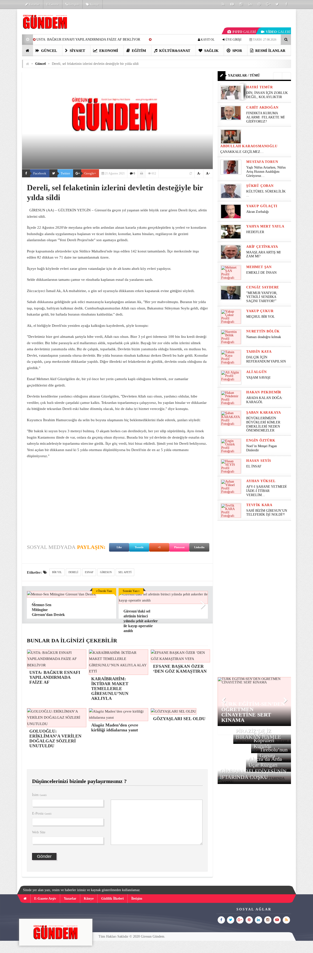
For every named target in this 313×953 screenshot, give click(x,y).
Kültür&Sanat (174, 51)
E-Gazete (52, 4)
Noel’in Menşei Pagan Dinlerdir (261, 448)
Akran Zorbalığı (257, 212)
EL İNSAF (253, 466)
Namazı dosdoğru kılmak (263, 337)
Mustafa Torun (262, 162)
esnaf (89, 572)
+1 (159, 547)
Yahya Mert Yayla (265, 226)
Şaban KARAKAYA (263, 412)
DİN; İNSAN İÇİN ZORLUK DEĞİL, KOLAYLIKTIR (267, 95)
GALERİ (244, 32)
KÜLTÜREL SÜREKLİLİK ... (266, 193)
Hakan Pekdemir (263, 392)
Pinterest (179, 547)
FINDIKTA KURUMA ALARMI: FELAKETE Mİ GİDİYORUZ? (265, 117)
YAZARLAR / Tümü (244, 75)
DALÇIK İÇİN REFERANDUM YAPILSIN (266, 359)
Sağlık (211, 51)
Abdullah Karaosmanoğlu (249, 146)
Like (119, 547)
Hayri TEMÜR (259, 87)
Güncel (48, 51)
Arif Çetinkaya (262, 247)
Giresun (106, 572)
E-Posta (42, 813)
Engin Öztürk (260, 440)
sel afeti (125, 572)
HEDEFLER (255, 232)
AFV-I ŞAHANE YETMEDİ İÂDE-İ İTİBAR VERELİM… (266, 491)
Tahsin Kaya (259, 351)
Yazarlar (33, 4)
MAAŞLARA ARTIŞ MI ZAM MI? (263, 254)
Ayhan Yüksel (261, 481)
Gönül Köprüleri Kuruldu (264, 740)
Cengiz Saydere (262, 287)
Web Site (38, 832)
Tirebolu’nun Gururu (274, 753)
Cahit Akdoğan (262, 107)
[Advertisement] (117, 498)
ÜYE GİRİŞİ (233, 39)
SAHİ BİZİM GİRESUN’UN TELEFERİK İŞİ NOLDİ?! (266, 513)
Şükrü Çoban (260, 186)
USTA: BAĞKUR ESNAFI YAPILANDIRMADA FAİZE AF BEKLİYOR (88, 39)
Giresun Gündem (152, 936)
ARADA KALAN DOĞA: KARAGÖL (264, 400)
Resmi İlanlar (269, 51)
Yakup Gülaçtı (261, 206)
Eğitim (138, 51)
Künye (94, 4)
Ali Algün (256, 372)
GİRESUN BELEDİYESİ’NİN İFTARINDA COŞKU (253, 774)
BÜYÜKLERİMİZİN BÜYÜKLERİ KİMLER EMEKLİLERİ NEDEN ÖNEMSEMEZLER (263, 424)
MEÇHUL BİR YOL (261, 316)
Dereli (73, 572)
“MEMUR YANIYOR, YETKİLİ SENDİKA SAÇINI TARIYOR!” (261, 297)
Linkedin (199, 547)
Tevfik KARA (259, 505)
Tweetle (139, 547)
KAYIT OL (207, 39)
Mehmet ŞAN (259, 267)
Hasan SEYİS (258, 461)
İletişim (73, 4)
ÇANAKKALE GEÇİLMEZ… (242, 152)
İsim (39, 795)
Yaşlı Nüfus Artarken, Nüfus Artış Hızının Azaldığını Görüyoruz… (266, 172)
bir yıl (57, 572)
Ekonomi (108, 51)
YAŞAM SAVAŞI (258, 377)
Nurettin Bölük (263, 331)
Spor (236, 51)
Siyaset (77, 51)
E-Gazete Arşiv (45, 898)
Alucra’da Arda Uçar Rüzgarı (265, 762)
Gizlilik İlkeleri (112, 898)
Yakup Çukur (260, 311)
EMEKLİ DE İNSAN (261, 272)
